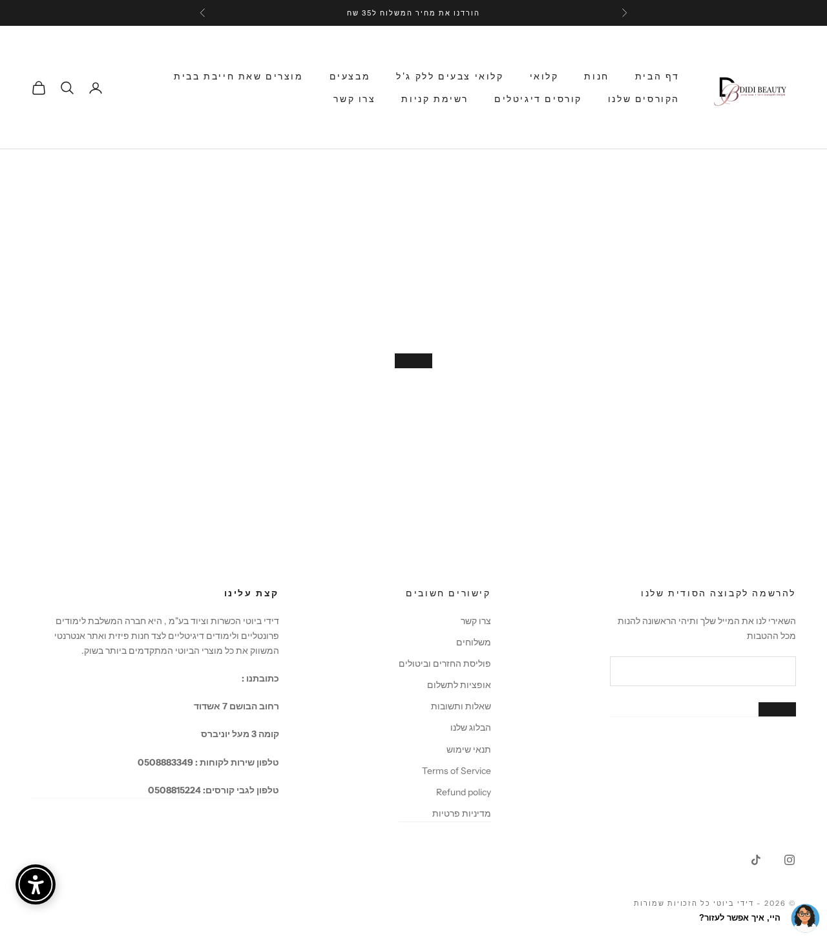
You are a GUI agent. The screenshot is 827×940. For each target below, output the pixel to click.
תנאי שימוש (468, 749)
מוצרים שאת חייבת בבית (238, 76)
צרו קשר (354, 99)
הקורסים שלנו (644, 99)
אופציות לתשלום (459, 685)
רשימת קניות (434, 99)
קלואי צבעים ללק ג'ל (449, 76)
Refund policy (463, 792)
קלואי (544, 76)
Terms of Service (456, 771)
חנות (596, 76)
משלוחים (473, 642)
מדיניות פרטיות (461, 813)
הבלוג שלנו (470, 727)
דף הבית (657, 76)
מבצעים (350, 76)
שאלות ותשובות (461, 706)
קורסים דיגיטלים (538, 99)
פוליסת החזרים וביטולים (445, 663)
